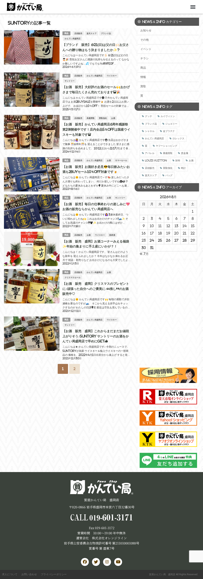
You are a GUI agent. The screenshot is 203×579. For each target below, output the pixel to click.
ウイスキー (112, 76)
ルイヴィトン (168, 116)
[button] (193, 7)
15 (192, 225)
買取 (143, 86)
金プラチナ (169, 131)
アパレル (149, 153)
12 (168, 225)
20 (176, 233)
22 (193, 233)
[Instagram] (107, 562)
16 (144, 233)
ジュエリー (171, 124)
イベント (145, 49)
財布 (177, 160)
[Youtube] (118, 562)
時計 (183, 168)
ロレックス (178, 138)
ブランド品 (106, 33)
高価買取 (91, 118)
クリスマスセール (72, 277)
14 (185, 225)
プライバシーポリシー (54, 574)
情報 (143, 77)
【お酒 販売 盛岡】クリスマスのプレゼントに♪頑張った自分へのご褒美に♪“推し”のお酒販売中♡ (95, 288)
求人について (9, 574)
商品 (66, 33)
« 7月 (144, 253)
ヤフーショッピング (166, 146)
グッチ (148, 116)
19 (168, 233)
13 (176, 225)
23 (144, 240)
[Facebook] (85, 562)
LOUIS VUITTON (156, 160)
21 (184, 233)
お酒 (113, 118)
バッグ (168, 175)
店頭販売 (78, 33)
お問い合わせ (29, 574)
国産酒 (112, 235)
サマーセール (121, 160)
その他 (144, 39)
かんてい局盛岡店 (72, 38)
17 (152, 233)
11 (160, 225)
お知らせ (145, 30)
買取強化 (103, 118)
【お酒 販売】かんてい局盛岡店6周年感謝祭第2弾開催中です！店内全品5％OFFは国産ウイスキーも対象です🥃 (96, 129)
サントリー (70, 81)
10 (152, 225)
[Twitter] (96, 562)
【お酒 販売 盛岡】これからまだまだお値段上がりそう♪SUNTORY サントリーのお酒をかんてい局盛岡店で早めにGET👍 (95, 336)
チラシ (144, 58)
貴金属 (184, 153)
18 (160, 233)
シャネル (149, 131)
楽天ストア (92, 33)
